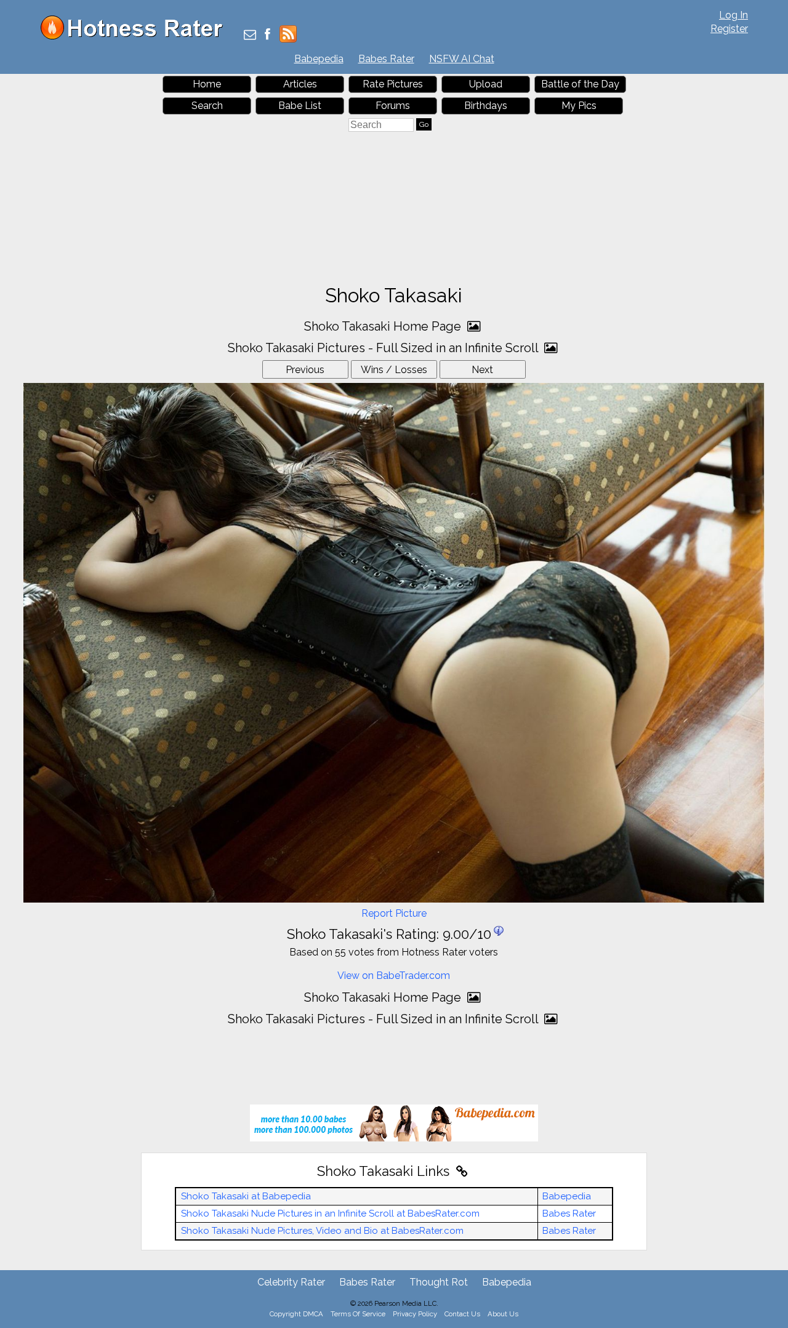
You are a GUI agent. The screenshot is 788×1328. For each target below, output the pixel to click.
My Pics (579, 105)
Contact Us (462, 1314)
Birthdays (485, 105)
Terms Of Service (358, 1314)
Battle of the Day (580, 84)
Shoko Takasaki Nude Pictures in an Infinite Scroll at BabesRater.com (330, 1213)
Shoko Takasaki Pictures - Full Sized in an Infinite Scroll (384, 347)
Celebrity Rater (291, 1282)
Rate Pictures (393, 84)
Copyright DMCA (296, 1314)
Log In (733, 15)
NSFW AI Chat (461, 59)
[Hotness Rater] (136, 36)
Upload (485, 84)
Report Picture (394, 913)
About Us (503, 1314)
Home (207, 84)
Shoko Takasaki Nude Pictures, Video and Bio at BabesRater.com (322, 1230)
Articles (300, 84)
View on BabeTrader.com (393, 975)
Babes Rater (386, 59)
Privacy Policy (415, 1314)
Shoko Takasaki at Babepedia (246, 1196)
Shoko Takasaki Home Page (384, 326)
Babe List (299, 105)
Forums (393, 105)
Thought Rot (438, 1282)
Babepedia (319, 59)
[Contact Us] (250, 35)
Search (207, 105)
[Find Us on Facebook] (267, 35)
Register (729, 28)
